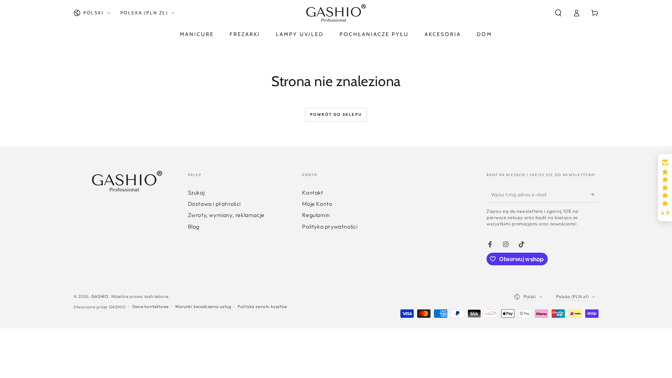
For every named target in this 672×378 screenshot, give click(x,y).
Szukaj (196, 192)
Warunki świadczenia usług (203, 306)
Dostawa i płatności (214, 203)
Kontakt (312, 192)
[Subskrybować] (594, 194)
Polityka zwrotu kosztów (262, 306)
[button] (558, 13)
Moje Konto (317, 203)
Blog (194, 226)
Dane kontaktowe (150, 306)
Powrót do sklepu (336, 114)
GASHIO (99, 296)
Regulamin (316, 214)
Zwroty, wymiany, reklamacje (226, 214)
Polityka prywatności (329, 226)
